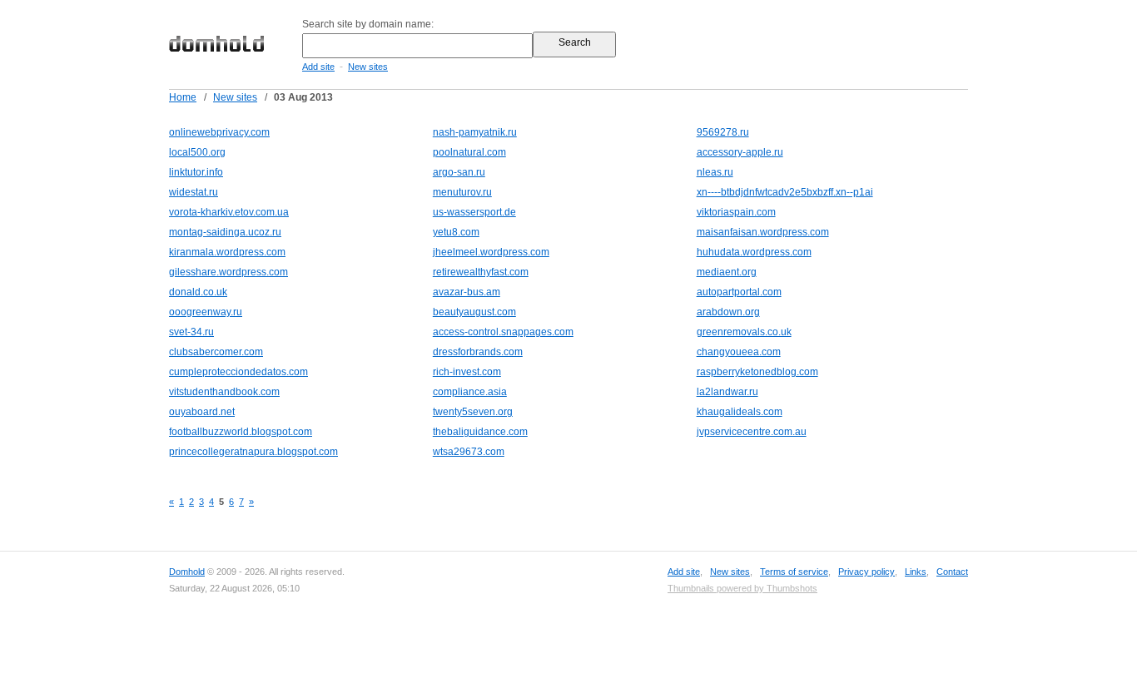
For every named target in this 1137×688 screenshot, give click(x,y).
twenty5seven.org (473, 412)
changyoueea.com (739, 352)
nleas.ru (715, 172)
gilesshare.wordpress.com (228, 272)
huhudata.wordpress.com (754, 252)
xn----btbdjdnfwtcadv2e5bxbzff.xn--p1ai (785, 192)
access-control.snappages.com (503, 332)
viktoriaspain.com (736, 212)
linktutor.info (196, 172)
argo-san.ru (459, 172)
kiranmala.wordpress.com (227, 252)
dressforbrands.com (478, 352)
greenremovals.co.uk (744, 332)
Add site (318, 67)
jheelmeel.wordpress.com (491, 252)
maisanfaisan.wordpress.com (763, 232)
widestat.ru (193, 192)
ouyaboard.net (202, 412)
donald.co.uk (198, 292)
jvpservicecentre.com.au (752, 432)
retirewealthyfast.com (481, 272)
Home (182, 97)
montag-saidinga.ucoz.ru (225, 232)
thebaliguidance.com (480, 432)
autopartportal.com (739, 292)
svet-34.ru (191, 332)
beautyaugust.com (474, 312)
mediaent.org (727, 272)
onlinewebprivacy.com (219, 132)
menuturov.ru (462, 192)
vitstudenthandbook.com (224, 392)
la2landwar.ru (727, 392)
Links (915, 572)
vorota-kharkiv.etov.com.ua (229, 212)
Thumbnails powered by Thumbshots (742, 588)
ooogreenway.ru (205, 312)
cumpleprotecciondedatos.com (238, 372)
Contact (952, 572)
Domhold (187, 572)
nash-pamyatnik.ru (475, 132)
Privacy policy (866, 572)
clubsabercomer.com (216, 352)
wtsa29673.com (468, 452)
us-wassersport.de (474, 212)
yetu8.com (456, 232)
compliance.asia (470, 392)
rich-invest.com (467, 372)
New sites (368, 67)
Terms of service (794, 572)
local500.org (197, 152)
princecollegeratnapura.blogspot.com (253, 452)
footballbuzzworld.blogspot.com (240, 432)
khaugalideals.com (739, 412)
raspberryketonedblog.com (757, 372)
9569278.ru (723, 132)
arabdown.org (728, 312)
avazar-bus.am (466, 292)
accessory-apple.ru (740, 152)
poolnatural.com (469, 152)
